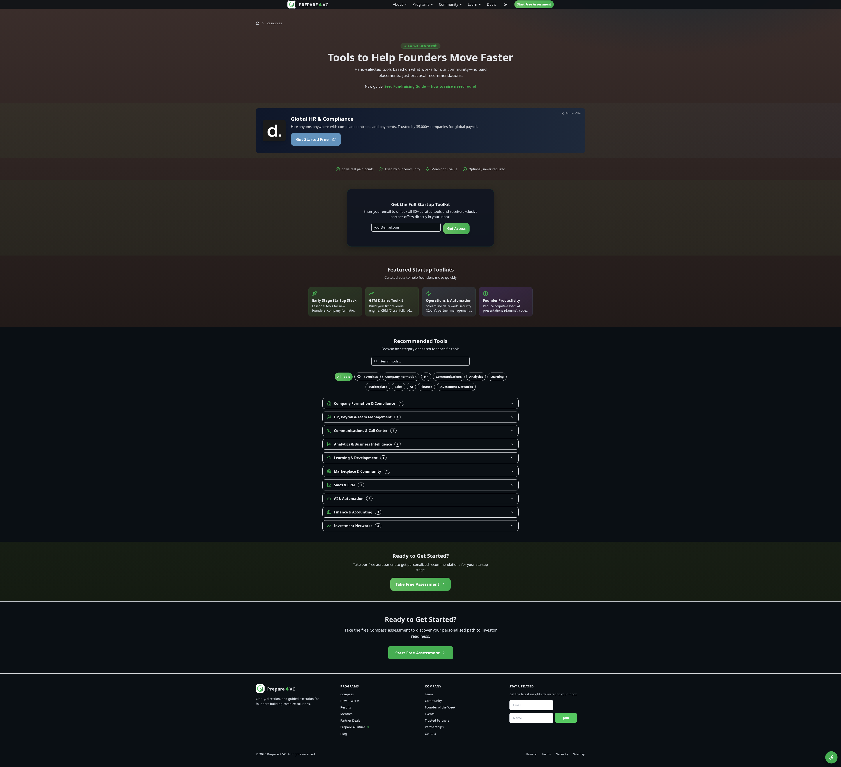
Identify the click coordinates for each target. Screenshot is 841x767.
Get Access (456, 228)
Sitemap (579, 754)
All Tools (343, 377)
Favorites (371, 377)
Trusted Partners (437, 720)
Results (345, 707)
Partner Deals (350, 720)
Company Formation (401, 377)
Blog (343, 734)
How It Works (350, 701)
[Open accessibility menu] (831, 757)
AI (411, 387)
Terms (546, 754)
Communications (449, 377)
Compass (347, 694)
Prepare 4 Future (354, 727)
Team (429, 694)
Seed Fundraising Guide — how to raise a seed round (430, 86)
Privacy (531, 754)
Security (562, 754)
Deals (491, 4)
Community (433, 701)
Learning (497, 377)
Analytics (476, 377)
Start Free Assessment (534, 4)
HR (426, 377)
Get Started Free (312, 139)
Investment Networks (456, 387)
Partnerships (434, 727)
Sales (398, 387)
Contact (430, 733)
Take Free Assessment (417, 584)
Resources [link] (274, 23)
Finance (426, 387)
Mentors (346, 714)
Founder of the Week (440, 707)
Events (430, 714)
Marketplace (377, 387)
